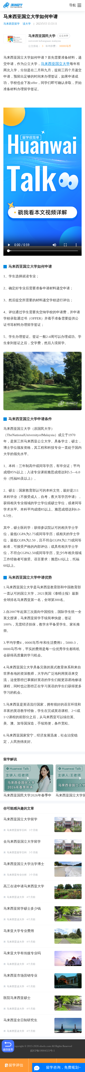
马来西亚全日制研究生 (20, 1020)
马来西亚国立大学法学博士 (23, 864)
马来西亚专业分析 (17, 874)
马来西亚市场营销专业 (20, 975)
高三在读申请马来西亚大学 (23, 886)
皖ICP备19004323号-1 (42, 1050)
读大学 (27, 23)
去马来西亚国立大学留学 (22, 841)
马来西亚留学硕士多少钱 (22, 908)
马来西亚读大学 (15, 897)
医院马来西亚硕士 (17, 998)
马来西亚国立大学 (55, 64)
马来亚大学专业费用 (18, 931)
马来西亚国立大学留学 (20, 819)
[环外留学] (13, 5)
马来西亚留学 (11, 23)
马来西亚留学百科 (17, 830)
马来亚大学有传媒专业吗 (22, 953)
